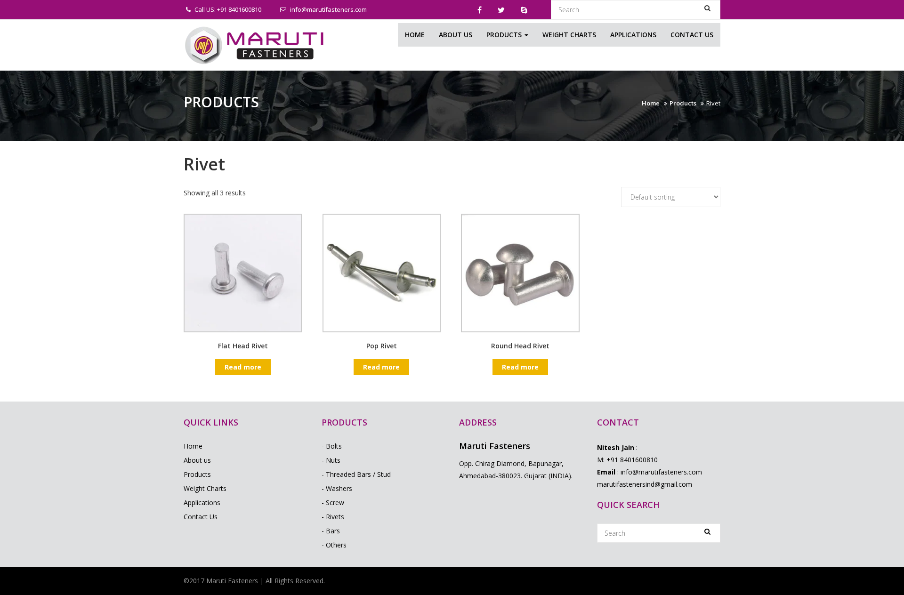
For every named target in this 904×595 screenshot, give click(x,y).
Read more (243, 366)
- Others (334, 544)
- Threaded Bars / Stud (356, 474)
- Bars (331, 530)
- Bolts (332, 446)
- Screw (333, 502)
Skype (524, 9)
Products (505, 34)
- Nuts (331, 460)
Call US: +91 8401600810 (227, 9)
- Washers (337, 488)
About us (455, 34)
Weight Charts (569, 34)
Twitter (501, 9)
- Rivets (333, 516)
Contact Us (691, 34)
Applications (633, 34)
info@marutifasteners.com (328, 9)
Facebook (479, 9)
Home (415, 34)
